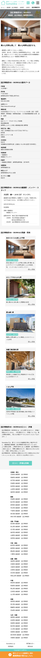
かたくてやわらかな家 (13, 277)
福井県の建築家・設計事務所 (19, 532)
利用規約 (10, 646)
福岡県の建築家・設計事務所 (19, 617)
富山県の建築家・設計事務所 (19, 526)
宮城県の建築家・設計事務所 (19, 483)
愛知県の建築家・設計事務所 (19, 551)
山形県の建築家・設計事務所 (19, 489)
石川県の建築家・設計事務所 (19, 529)
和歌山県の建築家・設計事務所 (19, 575)
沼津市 (28, 7)
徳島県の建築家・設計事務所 (19, 601)
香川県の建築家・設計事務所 (19, 604)
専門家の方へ (30, 643)
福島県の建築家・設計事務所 (19, 492)
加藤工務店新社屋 (12, 349)
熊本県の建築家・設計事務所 (19, 626)
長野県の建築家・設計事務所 (19, 538)
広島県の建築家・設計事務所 (19, 591)
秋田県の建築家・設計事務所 (19, 486)
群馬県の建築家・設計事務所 (19, 505)
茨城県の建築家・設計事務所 (19, 499)
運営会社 (30, 646)
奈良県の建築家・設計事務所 (19, 573)
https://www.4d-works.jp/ (8, 106)
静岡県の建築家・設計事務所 (19, 548)
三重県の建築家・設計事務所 (19, 554)
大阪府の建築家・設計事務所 (19, 567)
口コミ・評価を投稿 (20, 463)
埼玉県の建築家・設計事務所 (19, 508)
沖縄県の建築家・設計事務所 (19, 637)
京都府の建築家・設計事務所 (19, 564)
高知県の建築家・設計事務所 (19, 610)
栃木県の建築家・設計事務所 (19, 502)
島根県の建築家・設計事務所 (19, 585)
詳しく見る (31, 269)
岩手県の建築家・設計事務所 (19, 480)
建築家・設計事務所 (12, 7)
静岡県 (22, 7)
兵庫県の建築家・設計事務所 (19, 570)
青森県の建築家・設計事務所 (19, 477)
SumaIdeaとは (10, 643)
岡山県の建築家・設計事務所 (19, 588)
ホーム (3, 7)
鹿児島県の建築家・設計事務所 (19, 635)
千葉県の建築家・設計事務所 (19, 511)
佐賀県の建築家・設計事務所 (19, 620)
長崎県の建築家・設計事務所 (19, 623)
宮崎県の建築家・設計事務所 (19, 632)
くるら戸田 (10, 387)
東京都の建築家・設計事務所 (19, 513)
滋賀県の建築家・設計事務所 (19, 561)
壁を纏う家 (10, 312)
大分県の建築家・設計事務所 (19, 629)
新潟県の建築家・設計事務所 (19, 523)
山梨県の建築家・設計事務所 (19, 535)
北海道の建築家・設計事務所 (19, 474)
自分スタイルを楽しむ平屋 (15, 238)
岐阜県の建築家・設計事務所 (19, 545)
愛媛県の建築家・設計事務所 (19, 607)
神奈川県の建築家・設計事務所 (19, 516)
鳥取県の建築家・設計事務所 (19, 582)
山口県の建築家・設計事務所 (19, 594)
